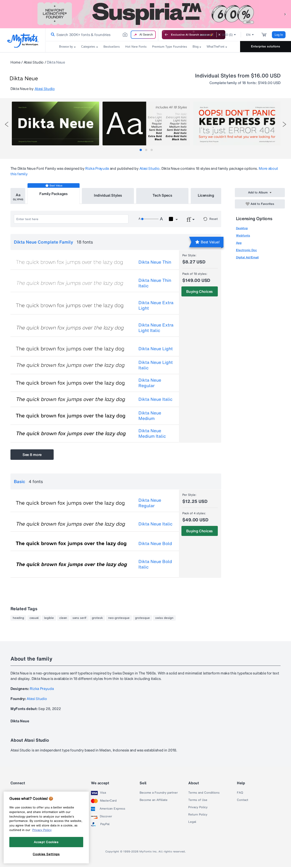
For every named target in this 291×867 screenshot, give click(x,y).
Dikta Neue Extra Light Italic (155, 328)
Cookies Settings (46, 854)
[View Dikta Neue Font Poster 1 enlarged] (55, 123)
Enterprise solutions (265, 46)
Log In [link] (279, 34)
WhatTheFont (215, 46)
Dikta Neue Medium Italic (152, 433)
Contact (242, 800)
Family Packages (53, 193)
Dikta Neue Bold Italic (155, 564)
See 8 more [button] (32, 454)
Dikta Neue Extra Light (155, 305)
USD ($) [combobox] (227, 35)
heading (18, 618)
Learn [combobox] (204, 35)
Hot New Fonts (136, 46)
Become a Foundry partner (159, 793)
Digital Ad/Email (247, 257)
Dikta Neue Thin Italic (154, 283)
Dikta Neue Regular (149, 383)
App (239, 243)
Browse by (66, 46)
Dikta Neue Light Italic (155, 365)
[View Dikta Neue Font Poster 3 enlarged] (237, 123)
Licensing (206, 195)
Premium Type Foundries (169, 46)
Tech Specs (162, 195)
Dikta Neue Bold (155, 543)
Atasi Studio (34, 62)
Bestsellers (111, 46)
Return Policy (197, 814)
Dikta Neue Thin (154, 262)
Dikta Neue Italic (155, 399)
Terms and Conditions (204, 793)
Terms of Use (197, 800)
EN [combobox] (248, 35)
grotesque (142, 618)
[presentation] (6, 124)
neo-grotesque (119, 618)
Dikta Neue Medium (149, 416)
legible (49, 618)
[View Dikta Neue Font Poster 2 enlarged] (146, 123)
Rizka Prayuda (97, 168)
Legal (192, 822)
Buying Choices (199, 291)
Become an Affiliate (154, 800)
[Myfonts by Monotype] (22, 40)
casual (34, 618)
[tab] (140, 150)
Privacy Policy (198, 807)
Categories (88, 46)
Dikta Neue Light (155, 348)
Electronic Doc (246, 250)
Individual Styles (108, 195)
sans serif (79, 618)
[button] (285, 14)
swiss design (164, 618)
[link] (51, 34)
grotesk (97, 618)
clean (63, 618)
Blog (195, 46)
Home (15, 62)
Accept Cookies (46, 842)
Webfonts (243, 235)
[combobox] (101, 34)
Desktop (242, 228)
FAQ (240, 793)
